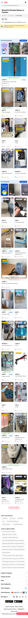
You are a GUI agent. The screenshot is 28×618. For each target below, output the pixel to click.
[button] (2, 2)
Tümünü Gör (23, 40)
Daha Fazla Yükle (14, 507)
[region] (14, 48)
